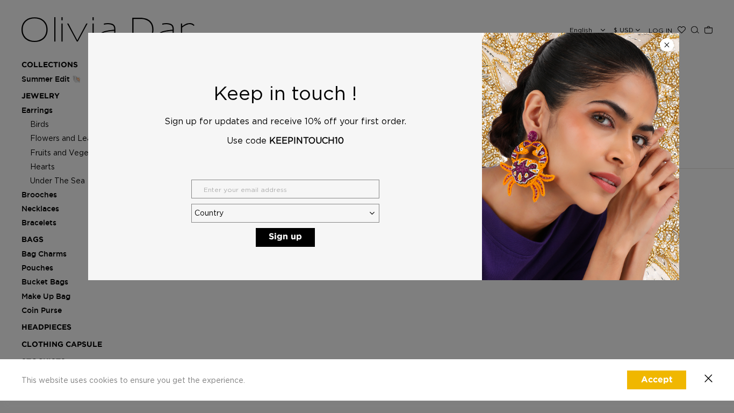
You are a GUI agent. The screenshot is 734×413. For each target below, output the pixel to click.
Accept (657, 380)
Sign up (285, 237)
